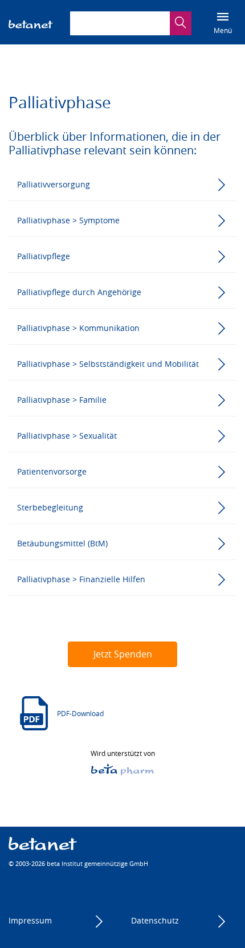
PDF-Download (80, 713)
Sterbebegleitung (50, 507)
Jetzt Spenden (122, 654)
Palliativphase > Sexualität (67, 435)
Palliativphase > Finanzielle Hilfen (81, 579)
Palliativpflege (43, 256)
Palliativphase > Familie (62, 399)
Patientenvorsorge (52, 471)
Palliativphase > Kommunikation (78, 327)
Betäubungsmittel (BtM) (62, 543)
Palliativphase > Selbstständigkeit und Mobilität (108, 363)
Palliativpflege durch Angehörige (79, 292)
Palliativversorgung (53, 184)
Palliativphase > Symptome (68, 220)
